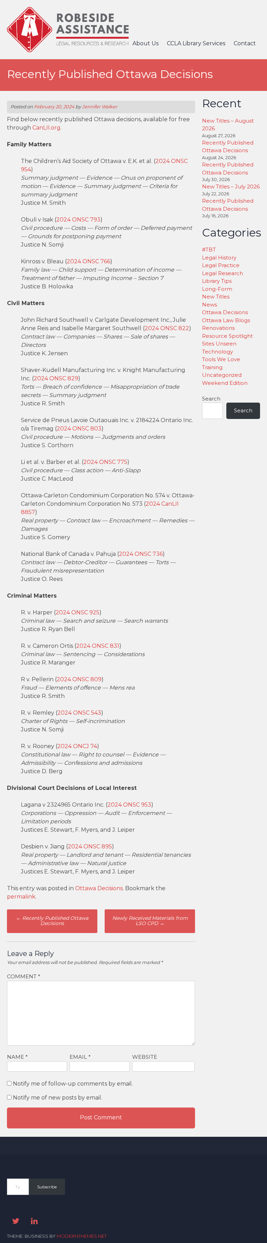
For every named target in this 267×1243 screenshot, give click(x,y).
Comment (23, 976)
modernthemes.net (82, 1236)
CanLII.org (46, 127)
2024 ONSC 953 (129, 804)
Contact (245, 43)
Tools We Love (221, 359)
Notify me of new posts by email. (57, 1097)
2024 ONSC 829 (56, 378)
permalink (21, 896)
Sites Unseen (219, 343)
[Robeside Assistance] (68, 50)
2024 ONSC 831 (97, 646)
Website (144, 1057)
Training (212, 367)
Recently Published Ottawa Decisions (52, 920)
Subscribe (47, 1186)
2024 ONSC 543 (79, 712)
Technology (217, 351)
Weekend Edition (225, 383)
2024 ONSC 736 (141, 554)
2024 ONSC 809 (79, 679)
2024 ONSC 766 (88, 261)
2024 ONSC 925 (77, 612)
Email (80, 1057)
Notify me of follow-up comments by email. (73, 1083)
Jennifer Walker (99, 106)
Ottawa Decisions (99, 888)
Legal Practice (221, 265)
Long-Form (217, 289)
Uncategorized (222, 375)
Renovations (218, 328)
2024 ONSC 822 (167, 328)
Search (211, 398)
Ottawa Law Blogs (226, 320)
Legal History (219, 257)
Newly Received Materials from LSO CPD (150, 920)
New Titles (215, 296)
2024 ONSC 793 (78, 219)
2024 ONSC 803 (79, 428)
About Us (145, 43)
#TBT (209, 249)
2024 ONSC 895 (90, 846)
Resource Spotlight (227, 336)
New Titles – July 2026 (231, 186)
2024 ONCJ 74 (77, 746)
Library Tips (217, 281)
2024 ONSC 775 (105, 462)
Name (17, 1057)
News (209, 304)
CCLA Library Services (196, 43)
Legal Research (222, 273)
